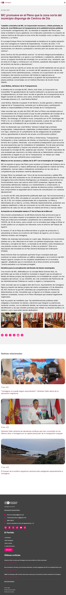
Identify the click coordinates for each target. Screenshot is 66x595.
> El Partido (7, 537)
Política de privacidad (9, 589)
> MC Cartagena (8, 540)
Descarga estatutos (9, 581)
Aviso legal (7, 587)
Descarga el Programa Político (12, 510)
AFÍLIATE (8, 549)
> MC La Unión (8, 543)
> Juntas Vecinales (9, 546)
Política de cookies (9, 592)
